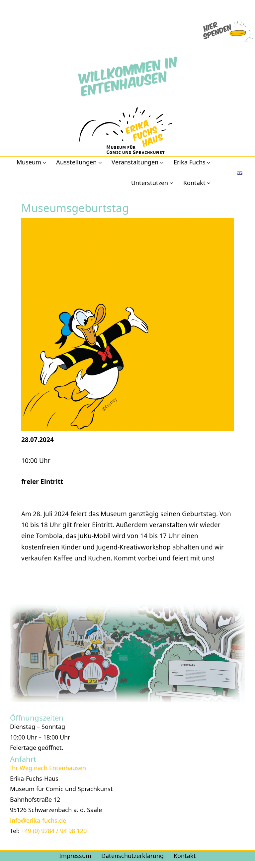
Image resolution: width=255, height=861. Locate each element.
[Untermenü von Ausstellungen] (100, 162)
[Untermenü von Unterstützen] (171, 183)
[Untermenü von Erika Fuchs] (209, 162)
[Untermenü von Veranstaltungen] (162, 162)
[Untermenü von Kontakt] (209, 183)
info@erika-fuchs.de (38, 820)
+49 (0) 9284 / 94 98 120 (54, 831)
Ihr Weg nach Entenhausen (48, 768)
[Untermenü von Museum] (44, 162)
